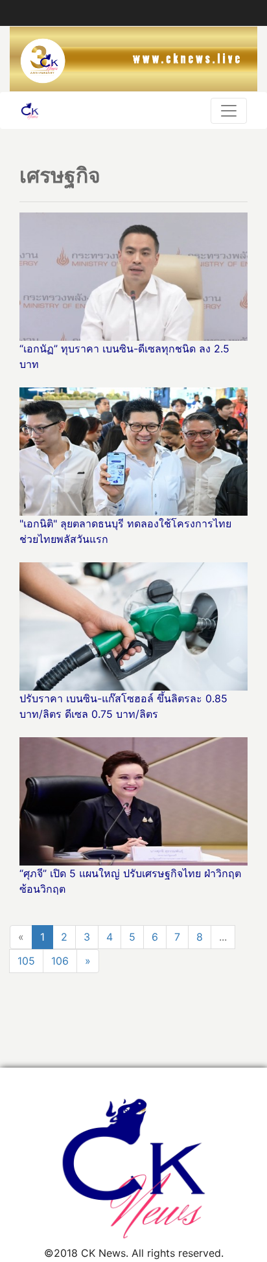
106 (60, 960)
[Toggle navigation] (229, 111)
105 (26, 960)
